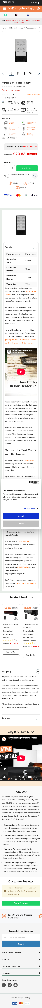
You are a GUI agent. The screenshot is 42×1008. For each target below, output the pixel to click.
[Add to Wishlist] (35, 176)
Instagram (31, 583)
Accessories (28, 460)
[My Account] (34, 8)
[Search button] (9, 8)
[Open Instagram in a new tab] (10, 985)
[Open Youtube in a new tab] (16, 985)
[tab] (17, 237)
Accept (21, 516)
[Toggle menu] (4, 9)
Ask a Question (33, 94)
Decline (21, 524)
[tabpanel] (21, 225)
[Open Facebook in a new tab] (4, 985)
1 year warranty (24, 541)
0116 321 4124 (23, 567)
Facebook (20, 583)
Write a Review (21, 903)
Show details (29, 509)
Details (8, 247)
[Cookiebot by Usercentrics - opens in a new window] (29, 482)
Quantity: (8, 162)
